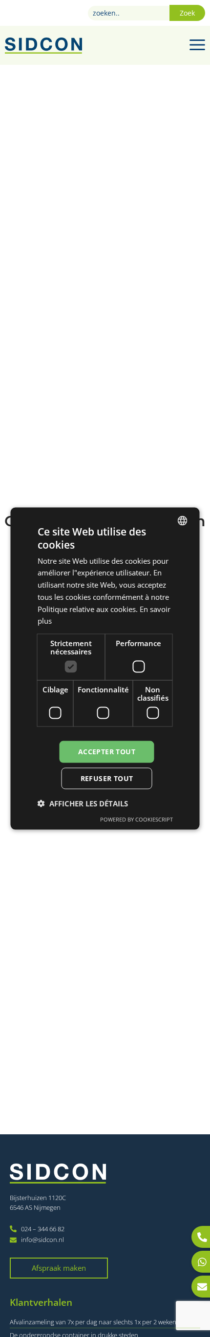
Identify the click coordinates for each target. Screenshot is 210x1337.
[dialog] (105, 669)
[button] (83, 803)
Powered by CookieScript (136, 818)
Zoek (187, 13)
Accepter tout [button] (106, 751)
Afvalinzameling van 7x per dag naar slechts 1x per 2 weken (93, 1322)
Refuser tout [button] (107, 778)
